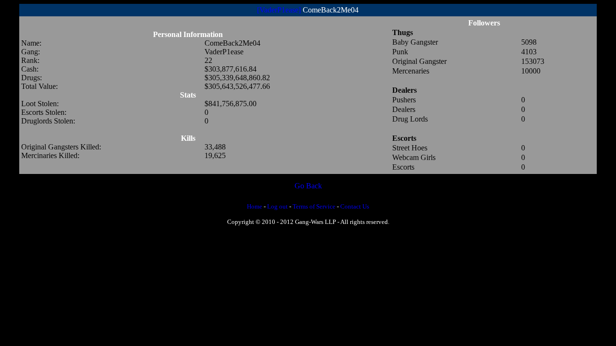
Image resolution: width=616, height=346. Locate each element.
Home (254, 206)
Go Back (308, 186)
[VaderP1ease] (279, 10)
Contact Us (354, 206)
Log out (277, 206)
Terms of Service (314, 206)
